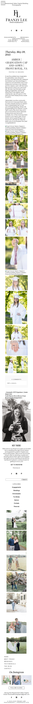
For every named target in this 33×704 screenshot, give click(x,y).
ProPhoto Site (23, 702)
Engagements (10, 37)
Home (6, 656)
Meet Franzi (9, 659)
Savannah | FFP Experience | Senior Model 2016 (16, 393)
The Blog (8, 666)
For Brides (13, 40)
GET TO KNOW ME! (16, 465)
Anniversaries (18, 38)
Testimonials (10, 664)
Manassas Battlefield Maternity (16, 558)
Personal (25, 41)
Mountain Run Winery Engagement (16, 578)
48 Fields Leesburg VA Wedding (16, 517)
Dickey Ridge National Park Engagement (16, 537)
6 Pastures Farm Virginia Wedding (16, 620)
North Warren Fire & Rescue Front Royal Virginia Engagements (15, 397)
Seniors (25, 40)
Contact (7, 668)
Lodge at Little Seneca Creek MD (16, 640)
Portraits (12, 41)
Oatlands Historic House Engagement (16, 599)
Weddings (24, 37)
